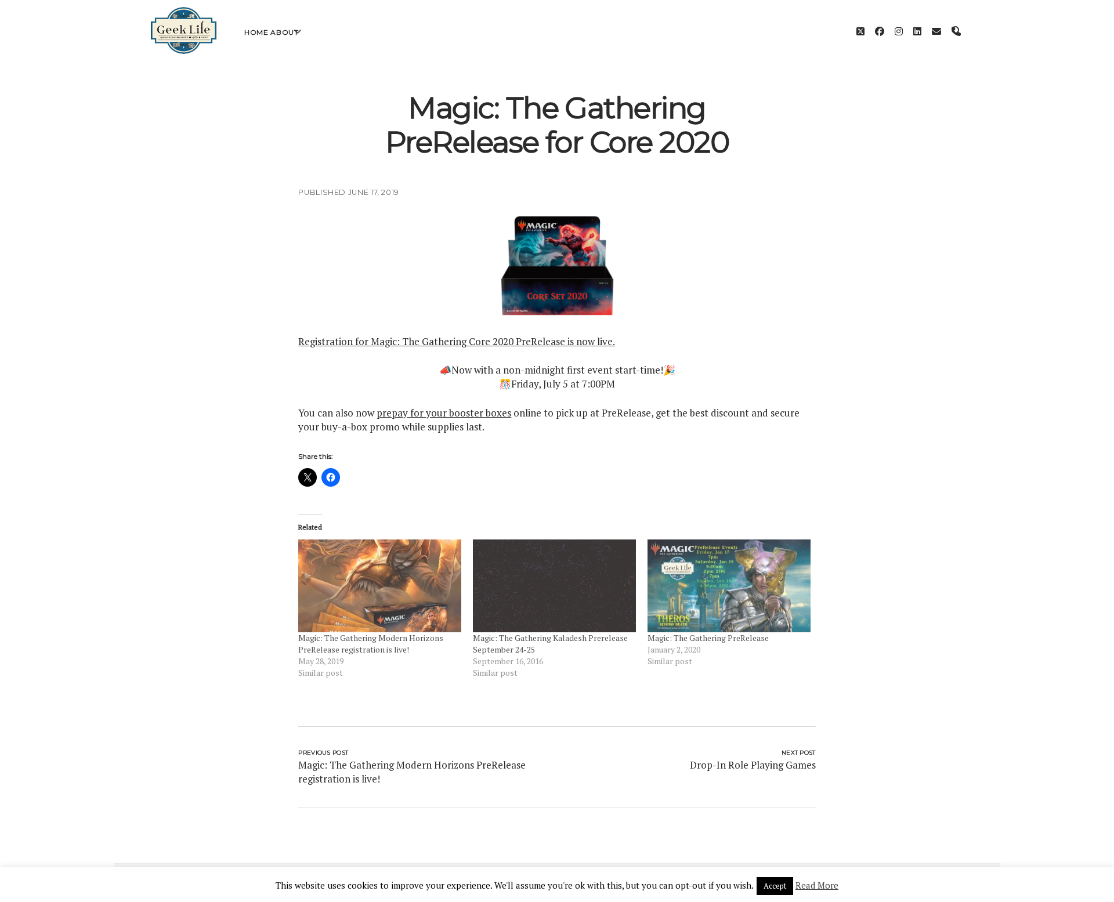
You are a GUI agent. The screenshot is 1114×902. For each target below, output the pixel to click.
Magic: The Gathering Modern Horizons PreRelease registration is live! (370, 643)
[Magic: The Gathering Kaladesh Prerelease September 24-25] (554, 585)
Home (256, 32)
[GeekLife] (183, 51)
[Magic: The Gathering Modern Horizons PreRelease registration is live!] (379, 585)
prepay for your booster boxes (444, 412)
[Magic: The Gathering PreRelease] (729, 585)
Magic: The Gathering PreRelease (708, 637)
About (284, 32)
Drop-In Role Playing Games (753, 764)
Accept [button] (775, 886)
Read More (816, 885)
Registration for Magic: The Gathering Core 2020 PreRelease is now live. (456, 341)
